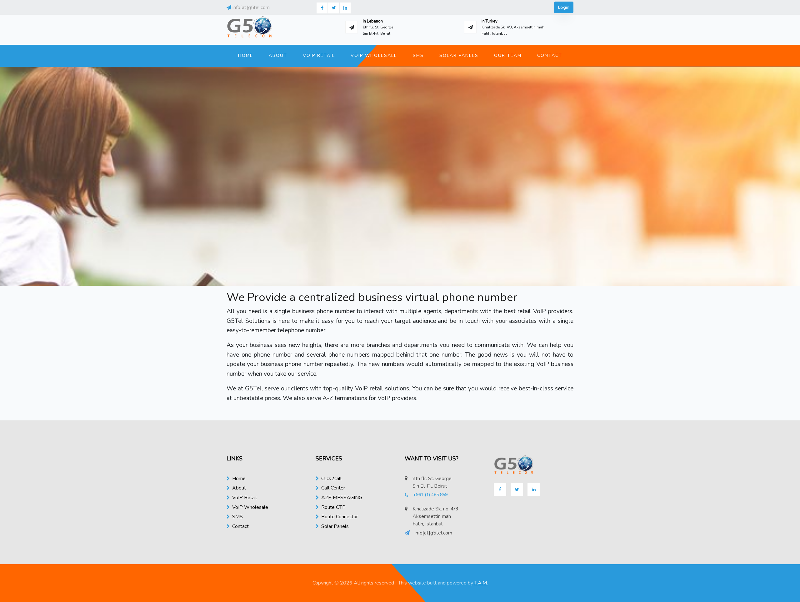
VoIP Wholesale (374, 55)
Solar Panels (458, 55)
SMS (418, 55)
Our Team (508, 55)
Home (245, 55)
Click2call (331, 478)
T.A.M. (481, 582)
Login (563, 7)
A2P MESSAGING (341, 497)
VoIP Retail (319, 55)
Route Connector (339, 516)
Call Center (333, 487)
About (278, 55)
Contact (549, 55)
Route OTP (333, 507)
